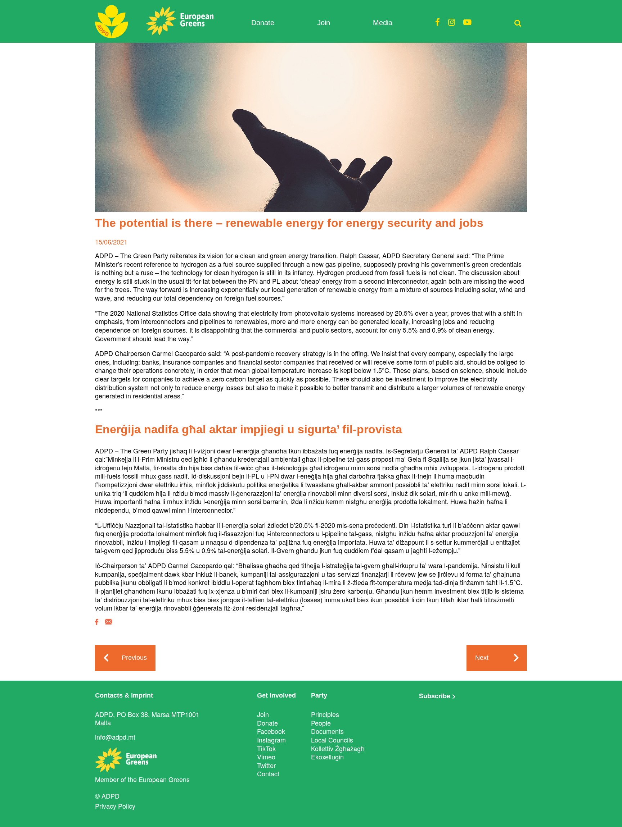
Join (323, 23)
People (321, 722)
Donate (262, 23)
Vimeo (266, 756)
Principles (325, 714)
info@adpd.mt (115, 736)
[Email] (108, 627)
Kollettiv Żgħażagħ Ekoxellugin (338, 753)
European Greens (164, 779)
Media (382, 23)
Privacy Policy (115, 805)
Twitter (266, 765)
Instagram (271, 739)
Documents (327, 731)
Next (481, 657)
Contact (268, 773)
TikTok (266, 748)
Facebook (271, 731)
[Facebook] (96, 627)
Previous (134, 657)
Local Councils (332, 739)
